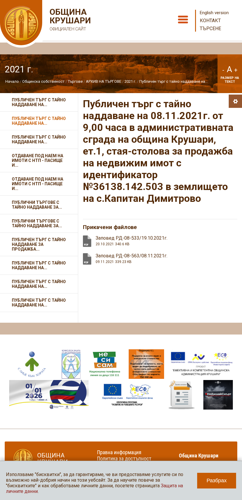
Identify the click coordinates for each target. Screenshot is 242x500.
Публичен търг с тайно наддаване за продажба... (39, 244)
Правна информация (119, 452)
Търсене (210, 28)
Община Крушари (69, 19)
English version (214, 12)
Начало (12, 81)
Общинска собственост (43, 81)
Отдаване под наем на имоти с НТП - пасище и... (37, 160)
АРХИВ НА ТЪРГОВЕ (103, 81)
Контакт (210, 20)
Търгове (75, 81)
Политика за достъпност (124, 458)
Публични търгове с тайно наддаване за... (37, 205)
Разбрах (217, 480)
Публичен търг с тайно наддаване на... (173, 81)
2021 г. (130, 81)
